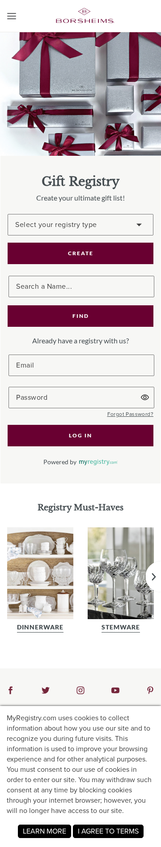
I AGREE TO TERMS (108, 831)
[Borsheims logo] (85, 15)
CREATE (80, 253)
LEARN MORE (44, 831)
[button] (11, 16)
